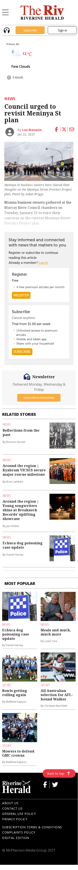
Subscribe (30, 30)
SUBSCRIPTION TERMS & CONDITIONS (32, 827)
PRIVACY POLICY (14, 819)
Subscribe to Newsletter (39, 398)
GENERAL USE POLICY (19, 814)
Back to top (55, 773)
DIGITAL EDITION (15, 838)
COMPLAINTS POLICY (18, 832)
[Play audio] (6, 30)
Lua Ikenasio (32, 130)
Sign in (62, 30)
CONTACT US (12, 808)
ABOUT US (10, 803)
